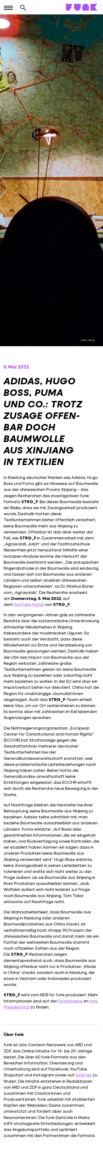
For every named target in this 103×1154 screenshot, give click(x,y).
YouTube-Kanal (29, 604)
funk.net (83, 1074)
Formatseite (70, 1000)
